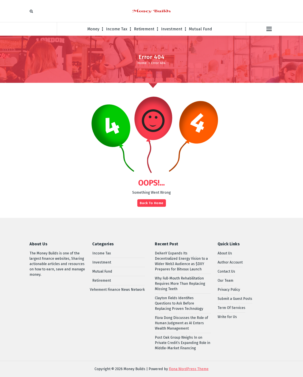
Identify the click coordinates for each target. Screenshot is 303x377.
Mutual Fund (200, 29)
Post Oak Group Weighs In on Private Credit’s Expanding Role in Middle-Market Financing (182, 342)
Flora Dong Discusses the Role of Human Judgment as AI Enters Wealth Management (181, 323)
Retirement (144, 29)
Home (142, 63)
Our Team (225, 280)
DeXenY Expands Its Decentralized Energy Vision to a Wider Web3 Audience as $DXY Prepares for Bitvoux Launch (181, 261)
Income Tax (116, 29)
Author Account (230, 262)
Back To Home (151, 203)
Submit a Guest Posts (235, 299)
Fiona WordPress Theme (189, 369)
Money (93, 29)
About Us (225, 253)
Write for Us (227, 317)
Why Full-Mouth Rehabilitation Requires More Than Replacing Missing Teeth (180, 283)
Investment (171, 29)
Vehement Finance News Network (117, 289)
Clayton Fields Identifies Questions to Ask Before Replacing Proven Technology (179, 303)
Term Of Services (231, 308)
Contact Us (226, 271)
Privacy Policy (229, 289)
